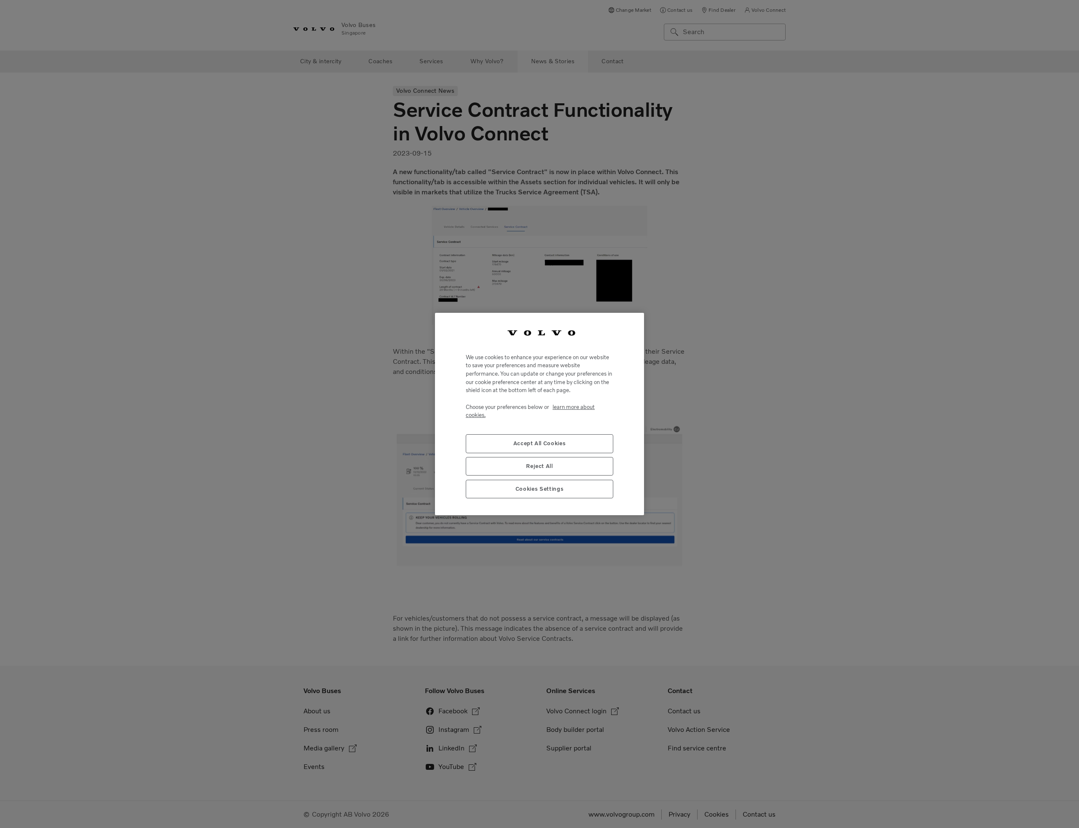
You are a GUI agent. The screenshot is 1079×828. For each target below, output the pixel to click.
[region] (539, 414)
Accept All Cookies (539, 443)
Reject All (539, 466)
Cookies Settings (539, 489)
